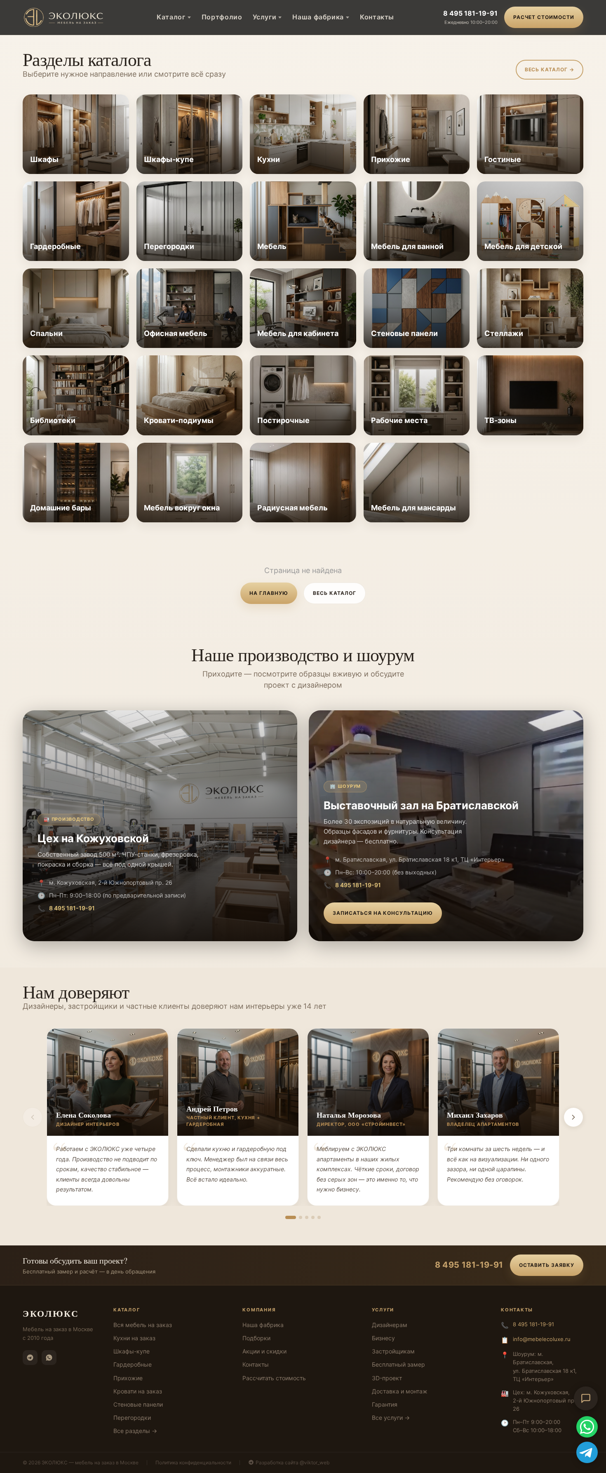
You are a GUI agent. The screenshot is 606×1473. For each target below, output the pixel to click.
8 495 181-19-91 (470, 13)
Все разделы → (135, 1430)
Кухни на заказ (134, 1337)
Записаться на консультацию (383, 913)
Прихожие (128, 1377)
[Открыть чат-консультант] (586, 1398)
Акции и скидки (264, 1351)
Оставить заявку (546, 1265)
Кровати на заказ (137, 1391)
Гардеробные (132, 1364)
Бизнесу (383, 1337)
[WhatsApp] (49, 1357)
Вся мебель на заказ (142, 1324)
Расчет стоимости (543, 17)
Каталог (171, 17)
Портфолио (222, 17)
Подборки (256, 1337)
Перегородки (132, 1417)
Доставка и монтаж (399, 1391)
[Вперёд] (573, 1117)
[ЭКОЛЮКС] (65, 17)
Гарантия (384, 1404)
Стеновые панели (138, 1404)
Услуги (264, 17)
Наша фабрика (318, 17)
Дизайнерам (389, 1324)
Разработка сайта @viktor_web (292, 1462)
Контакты (377, 17)
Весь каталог (334, 593)
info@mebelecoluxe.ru (542, 1339)
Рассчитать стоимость (274, 1377)
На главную (268, 593)
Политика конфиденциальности (193, 1462)
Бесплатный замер (398, 1364)
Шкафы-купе (131, 1351)
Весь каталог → (549, 69)
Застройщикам (393, 1351)
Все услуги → (391, 1417)
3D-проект (387, 1377)
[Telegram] (30, 1357)
